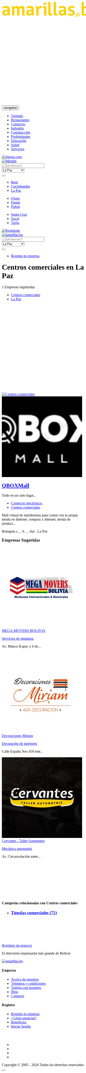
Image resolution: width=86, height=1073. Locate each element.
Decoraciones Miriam (17, 736)
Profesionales (20, 137)
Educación (18, 141)
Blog (14, 992)
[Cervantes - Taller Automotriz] (42, 837)
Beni (14, 182)
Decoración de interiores (19, 744)
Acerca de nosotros (25, 979)
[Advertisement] (43, 61)
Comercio (18, 124)
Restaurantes (20, 120)
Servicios (17, 149)
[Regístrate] (43, 231)
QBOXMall (15, 486)
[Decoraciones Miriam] (42, 732)
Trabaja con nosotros (26, 988)
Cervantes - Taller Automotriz (23, 841)
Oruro (15, 198)
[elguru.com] (12, 157)
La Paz (16, 190)
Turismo (17, 116)
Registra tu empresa (25, 256)
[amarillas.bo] (12, 961)
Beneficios (18, 1022)
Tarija (15, 223)
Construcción (20, 132)
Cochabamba (20, 186)
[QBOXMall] (42, 476)
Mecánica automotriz (17, 849)
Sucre (15, 219)
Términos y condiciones (28, 983)
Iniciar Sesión (21, 1026)
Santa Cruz (19, 214)
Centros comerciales (25, 295)
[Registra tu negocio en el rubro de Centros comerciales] (18, 394)
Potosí (15, 207)
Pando (15, 202)
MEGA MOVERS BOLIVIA (23, 631)
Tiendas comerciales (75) (34, 912)
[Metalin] (9, 161)
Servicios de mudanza (17, 638)
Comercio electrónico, (27, 503)
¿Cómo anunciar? (23, 1018)
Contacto (17, 996)
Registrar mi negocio (17, 945)
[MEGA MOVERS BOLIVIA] (42, 626)
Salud (15, 145)
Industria (17, 128)
